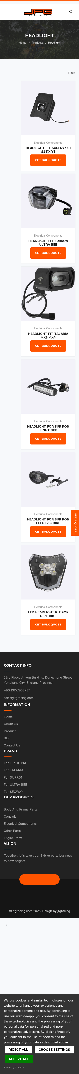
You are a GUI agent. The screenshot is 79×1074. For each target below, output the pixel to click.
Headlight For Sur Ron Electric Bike (48, 521)
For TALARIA (13, 770)
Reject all (18, 1049)
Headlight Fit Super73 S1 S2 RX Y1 (48, 149)
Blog (7, 738)
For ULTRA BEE (15, 784)
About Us (11, 724)
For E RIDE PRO (15, 763)
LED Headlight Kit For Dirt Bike (48, 614)
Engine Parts (13, 838)
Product (10, 731)
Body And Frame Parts (20, 809)
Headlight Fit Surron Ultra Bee (48, 242)
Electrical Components (48, 142)
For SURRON (13, 777)
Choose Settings (54, 1049)
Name (10, 946)
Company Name (17, 983)
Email (9, 964)
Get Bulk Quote (48, 160)
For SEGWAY (13, 792)
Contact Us (12, 745)
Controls (10, 816)
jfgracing (64, 911)
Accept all (19, 1059)
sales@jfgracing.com (19, 698)
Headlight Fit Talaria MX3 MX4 (48, 335)
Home (22, 42)
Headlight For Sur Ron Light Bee (48, 428)
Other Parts (12, 831)
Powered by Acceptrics (14, 1067)
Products (37, 42)
